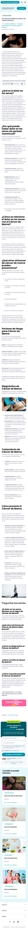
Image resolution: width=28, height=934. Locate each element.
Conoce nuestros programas (10, 2)
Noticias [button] (4, 910)
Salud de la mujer (13, 715)
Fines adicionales (14, 750)
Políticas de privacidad (20, 745)
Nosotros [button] (4, 905)
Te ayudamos (21, 8)
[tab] (14, 905)
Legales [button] (4, 916)
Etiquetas (4, 715)
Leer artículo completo (10, 802)
